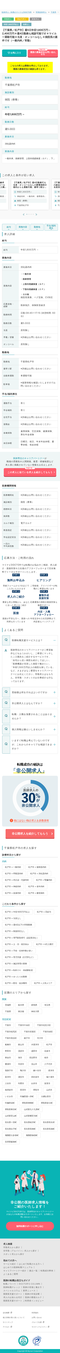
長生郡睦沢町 (30, 1122)
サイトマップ (8, 1322)
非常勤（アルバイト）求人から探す (20, 1251)
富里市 (47, 1083)
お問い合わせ (37, 1317)
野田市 (8, 1051)
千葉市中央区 (24, 1025)
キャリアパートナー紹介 (14, 1271)
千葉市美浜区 (11, 1038)
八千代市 (48, 1064)
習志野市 (33, 1057)
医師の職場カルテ (33, 1297)
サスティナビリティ (39, 1327)
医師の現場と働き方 (32, 1287)
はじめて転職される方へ (30, 1264)
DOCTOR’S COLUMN (29, 1284)
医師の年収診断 (32, 1294)
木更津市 (35, 1044)
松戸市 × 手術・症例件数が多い (19, 950)
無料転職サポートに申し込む (30, 1226)
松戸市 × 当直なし (13, 918)
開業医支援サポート (12, 1294)
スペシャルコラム (11, 1291)
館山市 (21, 1044)
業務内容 (23, 227)
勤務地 (37, 227)
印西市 (21, 1083)
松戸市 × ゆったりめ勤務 (16, 976)
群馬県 (34, 1005)
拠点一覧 (33, 1271)
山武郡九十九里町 (32, 1109)
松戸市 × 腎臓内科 (44, 880)
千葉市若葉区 (30, 1031)
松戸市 (49, 1044)
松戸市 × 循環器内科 (37, 867)
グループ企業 (37, 1322)
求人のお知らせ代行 (12, 1297)
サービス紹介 (9, 1264)
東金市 (8, 1057)
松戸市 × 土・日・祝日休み (17, 944)
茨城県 (8, 1005)
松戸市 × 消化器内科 (39, 873)
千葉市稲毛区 (11, 1031)
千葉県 (53, 12)
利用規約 (35, 1313)
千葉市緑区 (48, 1031)
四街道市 (35, 1077)
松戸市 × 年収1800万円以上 (17, 912)
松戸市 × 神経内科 (13, 886)
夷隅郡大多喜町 (12, 1135)
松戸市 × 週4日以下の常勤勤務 (18, 924)
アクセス (6, 1327)
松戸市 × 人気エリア (43, 983)
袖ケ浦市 (50, 1077)
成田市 (34, 1051)
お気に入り (16, 52)
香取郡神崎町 (28, 1103)
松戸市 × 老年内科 (36, 886)
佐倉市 (47, 1051)
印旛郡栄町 (10, 1103)
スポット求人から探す (13, 1254)
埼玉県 (47, 1005)
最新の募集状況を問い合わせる (42, 53)
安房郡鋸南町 (11, 1141)
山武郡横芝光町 (31, 1116)
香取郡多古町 (47, 1103)
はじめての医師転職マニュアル (18, 1267)
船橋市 (8, 1044)
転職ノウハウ (9, 1284)
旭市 (20, 1057)
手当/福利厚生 (51, 226)
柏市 (46, 1057)
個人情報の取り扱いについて (14, 1317)
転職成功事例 (47, 1271)
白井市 (34, 1083)
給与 (9, 227)
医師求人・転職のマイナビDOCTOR (17, 12)
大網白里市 (46, 1096)
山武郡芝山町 (11, 1116)
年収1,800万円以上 (11, 24)
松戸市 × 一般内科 (13, 867)
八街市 (8, 1083)
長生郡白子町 (11, 1129)
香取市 (36, 1090)
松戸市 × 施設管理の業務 (16, 963)
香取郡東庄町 (11, 1109)
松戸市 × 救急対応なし (15, 931)
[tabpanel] (30, 194)
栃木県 (21, 1005)
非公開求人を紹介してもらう (30, 833)
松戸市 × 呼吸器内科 (14, 873)
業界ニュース (29, 1291)
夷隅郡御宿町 (32, 1135)
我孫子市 (9, 1070)
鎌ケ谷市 (37, 1070)
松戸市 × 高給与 (44, 912)
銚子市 (27, 1038)
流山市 (34, 1064)
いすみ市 (9, 1096)
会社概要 (6, 1313)
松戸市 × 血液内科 (13, 893)
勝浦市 (8, 1064)
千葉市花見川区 (44, 1025)
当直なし (26, 24)
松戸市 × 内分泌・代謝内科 (17, 880)
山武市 (49, 1090)
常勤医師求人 (41, 12)
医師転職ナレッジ (11, 1287)
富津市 (8, 1077)
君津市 (51, 1070)
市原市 (21, 1064)
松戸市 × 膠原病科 (36, 893)
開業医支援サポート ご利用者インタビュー (23, 1301)
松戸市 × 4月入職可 (44, 944)
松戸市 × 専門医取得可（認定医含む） (22, 938)
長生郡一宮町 (11, 1122)
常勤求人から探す (11, 1247)
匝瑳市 (23, 1090)
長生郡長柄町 (30, 1129)
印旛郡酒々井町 (27, 1096)
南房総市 (9, 1090)
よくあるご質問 (10, 1274)
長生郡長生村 (49, 1122)
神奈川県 (35, 1011)
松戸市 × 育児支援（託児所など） (20, 957)
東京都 (21, 1011)
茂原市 (21, 1051)
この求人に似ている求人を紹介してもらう (30, 472)
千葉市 (8, 1025)
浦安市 (21, 1077)
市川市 (40, 1038)
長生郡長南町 (49, 1129)
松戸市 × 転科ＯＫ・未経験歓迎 (19, 970)
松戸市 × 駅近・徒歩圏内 (16, 983)
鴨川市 (23, 1070)
